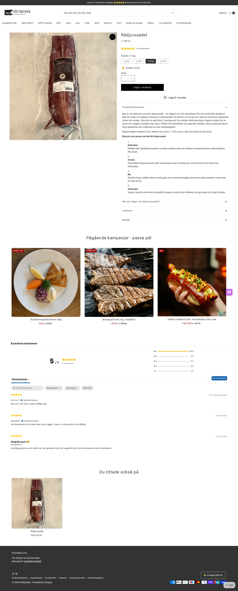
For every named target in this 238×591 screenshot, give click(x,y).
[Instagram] (16, 574)
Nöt (58, 23)
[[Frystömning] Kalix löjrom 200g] (46, 282)
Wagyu (108, 23)
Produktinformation (133, 107)
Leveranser (183, 23)
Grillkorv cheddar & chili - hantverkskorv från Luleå (192, 319)
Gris (68, 23)
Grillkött (27, 23)
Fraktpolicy (63, 578)
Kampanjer (9, 23)
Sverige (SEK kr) (215, 575)
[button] (174, 351)
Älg (78, 23)
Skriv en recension (219, 378)
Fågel (150, 23)
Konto (223, 13)
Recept (126, 220)
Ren (96, 23)
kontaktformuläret (32, 561)
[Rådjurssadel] (37, 503)
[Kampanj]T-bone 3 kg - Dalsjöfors (119, 319)
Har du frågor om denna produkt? (141, 201)
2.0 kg (151, 61)
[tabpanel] (119, 420)
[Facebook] (13, 574)
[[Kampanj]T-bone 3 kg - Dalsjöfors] (119, 282)
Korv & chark (134, 23)
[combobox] (119, 13)
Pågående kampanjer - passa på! (119, 237)
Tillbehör (165, 23)
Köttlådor (45, 23)
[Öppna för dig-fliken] (229, 292)
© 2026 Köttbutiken (21, 582)
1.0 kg (126, 61)
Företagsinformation (77, 578)
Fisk (87, 23)
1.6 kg (138, 61)
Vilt (119, 23)
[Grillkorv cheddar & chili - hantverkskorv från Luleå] (192, 282)
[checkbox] (87, 388)
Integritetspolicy (36, 578)
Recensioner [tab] (20, 379)
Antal (123, 73)
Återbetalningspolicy (20, 578)
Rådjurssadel (37, 531)
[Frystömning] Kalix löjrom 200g (46, 319)
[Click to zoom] (112, 37)
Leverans (127, 210)
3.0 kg (163, 61)
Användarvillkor (50, 578)
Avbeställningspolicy (95, 578)
